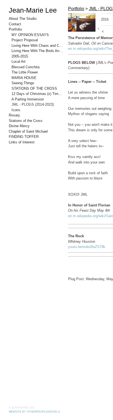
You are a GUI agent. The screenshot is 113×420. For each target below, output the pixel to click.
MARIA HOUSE (24, 78)
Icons (16, 110)
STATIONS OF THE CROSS (34, 88)
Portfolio (15, 29)
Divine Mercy (19, 126)
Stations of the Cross (26, 121)
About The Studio (22, 19)
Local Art (19, 61)
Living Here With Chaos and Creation (38, 45)
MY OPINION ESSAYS (30, 35)
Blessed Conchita (25, 67)
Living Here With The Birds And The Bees (38, 51)
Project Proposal (25, 40)
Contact (15, 24)
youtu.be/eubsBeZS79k (86, 247)
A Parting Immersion (28, 99)
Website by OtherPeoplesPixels (34, 411)
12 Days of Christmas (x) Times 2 (38, 94)
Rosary (14, 115)
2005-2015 (20, 56)
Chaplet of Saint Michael (28, 131)
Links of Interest (22, 142)
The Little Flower (25, 72)
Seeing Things (23, 83)
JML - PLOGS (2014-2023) (33, 104)
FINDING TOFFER (24, 137)
